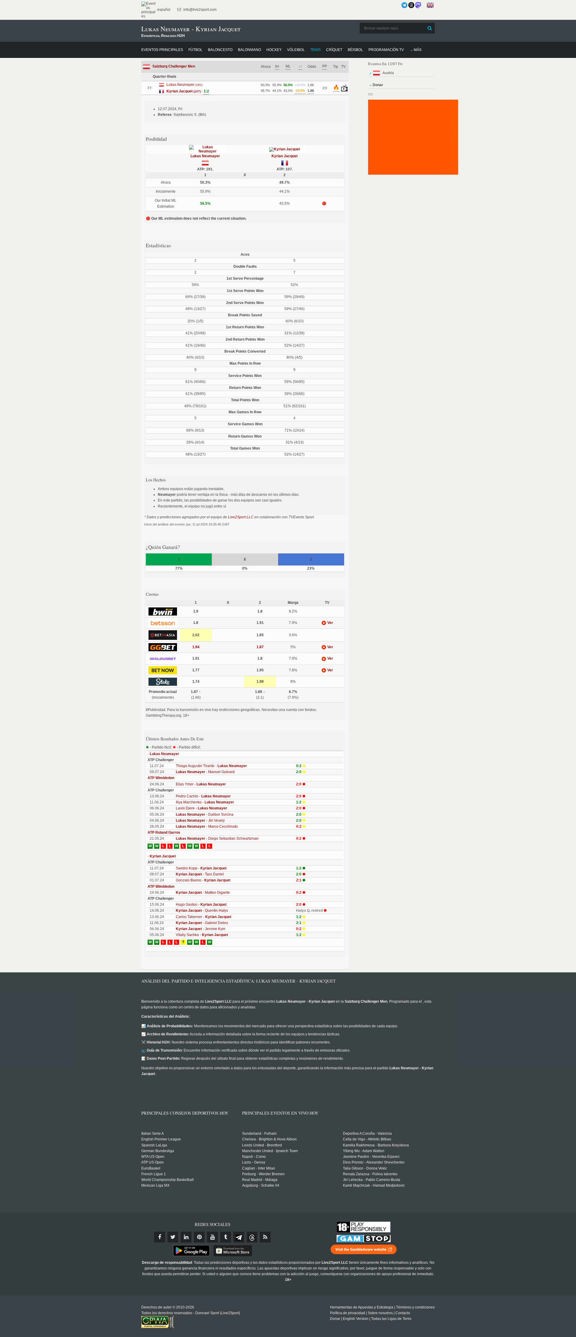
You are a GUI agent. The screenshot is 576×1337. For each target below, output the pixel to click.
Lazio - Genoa (253, 1162)
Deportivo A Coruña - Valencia (367, 1133)
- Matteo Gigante (203, 892)
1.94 (196, 647)
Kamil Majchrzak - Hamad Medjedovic (374, 1185)
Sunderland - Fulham (259, 1133)
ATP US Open (152, 1162)
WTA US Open (152, 1157)
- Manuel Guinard (205, 772)
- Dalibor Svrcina (204, 814)
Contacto (402, 1313)
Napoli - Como (254, 1157)
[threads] (252, 1237)
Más (418, 50)
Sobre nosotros (380, 1313)
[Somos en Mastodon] (418, 5)
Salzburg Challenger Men (173, 66)
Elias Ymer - (201, 784)
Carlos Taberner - (203, 917)
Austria (388, 73)
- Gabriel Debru (202, 923)
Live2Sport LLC (241, 517)
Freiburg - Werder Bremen (263, 1174)
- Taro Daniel (200, 874)
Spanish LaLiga (154, 1145)
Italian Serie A (152, 1133)
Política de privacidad (347, 1313)
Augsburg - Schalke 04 (260, 1185)
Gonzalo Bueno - (203, 880)
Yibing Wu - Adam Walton (363, 1151)
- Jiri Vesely (200, 820)
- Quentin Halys (202, 910)
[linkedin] (186, 1237)
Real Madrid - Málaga (260, 1180)
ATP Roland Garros (164, 832)
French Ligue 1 (153, 1174)
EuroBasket (150, 1168)
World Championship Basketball (167, 1180)
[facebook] (159, 1237)
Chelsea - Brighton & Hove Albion (269, 1139)
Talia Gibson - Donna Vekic (365, 1168)
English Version (355, 1319)
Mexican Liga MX (155, 1185)
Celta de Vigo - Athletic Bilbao (367, 1139)
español (163, 10)
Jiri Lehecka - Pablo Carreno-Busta (371, 1180)
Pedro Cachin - (203, 796)
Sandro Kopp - (201, 868)
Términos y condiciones (415, 1307)
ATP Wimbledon (161, 778)
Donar (335, 1319)
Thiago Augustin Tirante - (211, 766)
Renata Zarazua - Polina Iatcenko (370, 1174)
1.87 (260, 647)
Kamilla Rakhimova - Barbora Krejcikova (376, 1145)
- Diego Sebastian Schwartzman (217, 838)
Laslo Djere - (201, 808)
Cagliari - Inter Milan (258, 1168)
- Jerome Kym (200, 929)
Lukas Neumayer (205, 156)
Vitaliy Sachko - (202, 935)
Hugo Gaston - (201, 904)
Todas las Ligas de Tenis (391, 1319)
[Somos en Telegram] (404, 5)
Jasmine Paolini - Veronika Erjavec (371, 1157)
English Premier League (161, 1139)
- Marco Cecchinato (207, 826)
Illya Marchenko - (205, 802)
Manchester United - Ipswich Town (270, 1151)
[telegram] (238, 1237)
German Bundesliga (157, 1151)
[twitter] (172, 1237)
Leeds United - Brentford (262, 1145)
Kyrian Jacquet (285, 156)
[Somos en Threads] (411, 5)
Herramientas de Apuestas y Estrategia (361, 1307)
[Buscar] (429, 28)
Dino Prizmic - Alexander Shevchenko (373, 1162)
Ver (329, 623)
